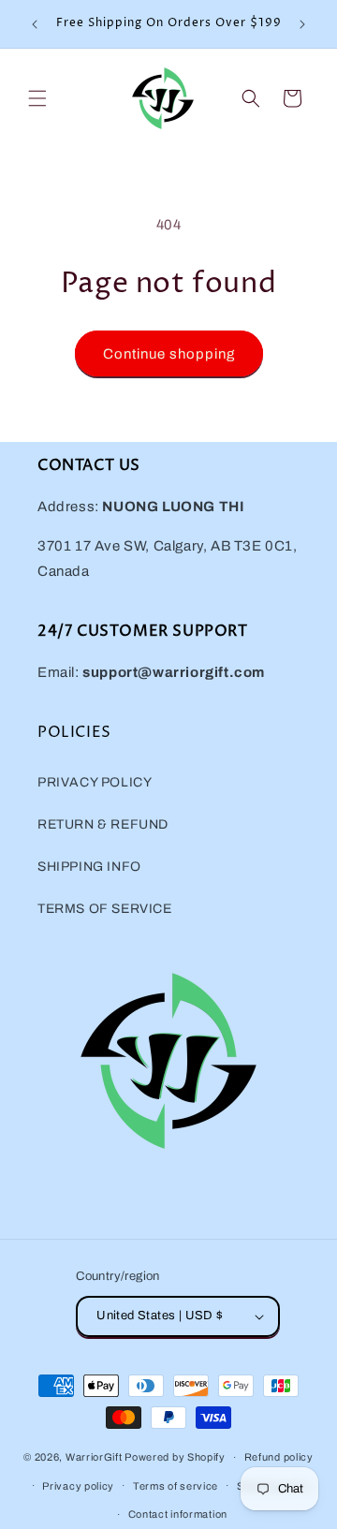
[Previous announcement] (34, 24)
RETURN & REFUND (102, 824)
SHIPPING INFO (89, 867)
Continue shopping (169, 353)
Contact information (177, 1514)
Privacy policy (78, 1486)
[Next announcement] (302, 24)
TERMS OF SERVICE (104, 909)
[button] (37, 98)
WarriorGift (94, 1457)
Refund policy (279, 1457)
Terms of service (175, 1486)
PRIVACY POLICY (94, 782)
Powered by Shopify (175, 1457)
